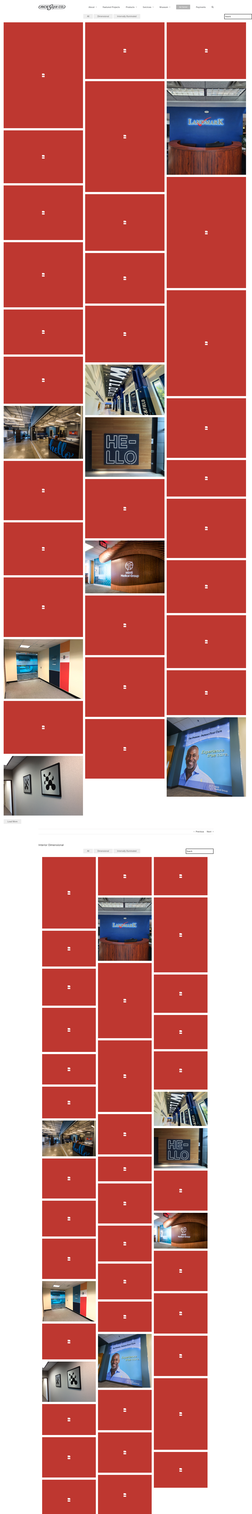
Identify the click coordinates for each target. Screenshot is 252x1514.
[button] (213, 7)
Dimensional (103, 16)
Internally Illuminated (126, 16)
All (88, 16)
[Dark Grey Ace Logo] (51, 5)
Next (209, 831)
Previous (200, 831)
